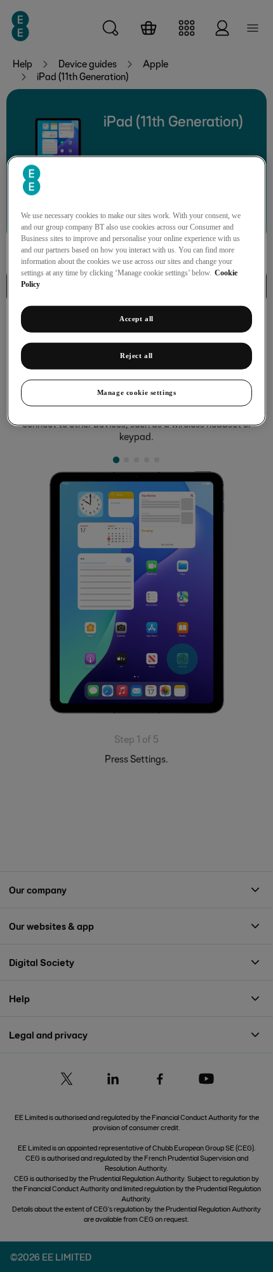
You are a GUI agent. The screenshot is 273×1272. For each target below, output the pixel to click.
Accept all (136, 318)
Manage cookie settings (136, 392)
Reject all (136, 355)
